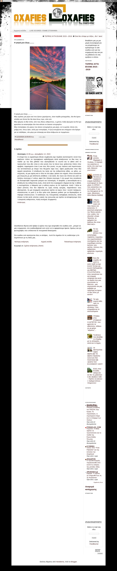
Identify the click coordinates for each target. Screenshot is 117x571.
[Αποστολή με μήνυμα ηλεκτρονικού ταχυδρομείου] (39, 137)
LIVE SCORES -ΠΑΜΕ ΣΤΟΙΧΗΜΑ (43, 31)
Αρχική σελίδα (20, 31)
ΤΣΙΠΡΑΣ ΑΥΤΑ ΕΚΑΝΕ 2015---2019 (44, 36)
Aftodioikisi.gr (92, 472)
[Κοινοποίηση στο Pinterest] (44, 137)
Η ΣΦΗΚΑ (90, 446)
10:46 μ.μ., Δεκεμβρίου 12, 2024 (38, 154)
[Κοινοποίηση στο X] (42, 137)
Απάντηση (21, 202)
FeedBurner (94, 144)
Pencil (17, 139)
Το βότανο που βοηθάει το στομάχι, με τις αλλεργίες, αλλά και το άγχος (95, 339)
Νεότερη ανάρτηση (21, 242)
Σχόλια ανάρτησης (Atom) (33, 246)
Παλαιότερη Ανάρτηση (72, 242)
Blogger (74, 562)
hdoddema (60, 562)
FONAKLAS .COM (94, 427)
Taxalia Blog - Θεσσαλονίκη (92, 405)
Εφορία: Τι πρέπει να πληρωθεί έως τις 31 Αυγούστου (94, 475)
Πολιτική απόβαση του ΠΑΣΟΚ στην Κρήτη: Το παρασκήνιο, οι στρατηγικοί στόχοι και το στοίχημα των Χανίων (94, 414)
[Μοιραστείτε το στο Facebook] (43, 137)
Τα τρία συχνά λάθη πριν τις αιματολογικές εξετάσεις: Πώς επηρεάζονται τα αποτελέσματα (94, 305)
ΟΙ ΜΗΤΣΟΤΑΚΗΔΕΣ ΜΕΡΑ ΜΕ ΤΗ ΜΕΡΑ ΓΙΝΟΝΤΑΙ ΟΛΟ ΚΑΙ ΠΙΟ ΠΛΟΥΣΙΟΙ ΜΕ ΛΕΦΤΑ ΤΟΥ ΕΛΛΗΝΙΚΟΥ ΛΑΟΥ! (95, 356)
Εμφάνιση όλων (98, 482)
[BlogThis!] (41, 137)
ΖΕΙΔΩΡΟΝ (91, 459)
